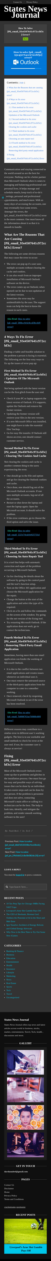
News (8, 979)
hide (22, 83)
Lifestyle (10, 972)
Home (7, 1192)
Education (10, 958)
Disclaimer (9, 1188)
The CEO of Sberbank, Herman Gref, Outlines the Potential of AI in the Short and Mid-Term (25, 918)
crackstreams (10, 1207)
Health (9, 965)
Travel (9, 994)
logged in (20, 875)
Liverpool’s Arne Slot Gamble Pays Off (23, 911)
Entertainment (12, 962)
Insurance (10, 969)
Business (10, 955)
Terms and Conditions (14, 1199)
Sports (9, 987)
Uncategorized (12, 997)
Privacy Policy (10, 1196)
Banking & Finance (15, 951)
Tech (26, 39)
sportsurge (21, 1207)
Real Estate (11, 983)
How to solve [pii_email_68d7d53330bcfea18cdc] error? (22, 845)
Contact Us (9, 1185)
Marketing (10, 976)
